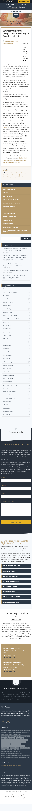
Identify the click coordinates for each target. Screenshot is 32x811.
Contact (19, 765)
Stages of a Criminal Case (9, 391)
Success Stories (7, 395)
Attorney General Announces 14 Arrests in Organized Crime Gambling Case (14, 276)
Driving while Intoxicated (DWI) (11, 319)
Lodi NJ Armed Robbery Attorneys (11, 174)
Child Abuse (6, 295)
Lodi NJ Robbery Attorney (9, 177)
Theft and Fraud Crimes (16, 169)
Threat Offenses (7, 401)
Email (3, 485)
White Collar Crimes (8, 415)
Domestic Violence (9, 213)
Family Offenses (7, 328)
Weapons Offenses (9, 206)
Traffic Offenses (7, 405)
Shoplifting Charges (10, 576)
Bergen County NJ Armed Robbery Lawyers (17, 172)
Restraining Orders (9, 217)
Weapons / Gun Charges (11, 597)
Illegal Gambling (7, 345)
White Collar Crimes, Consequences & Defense (15, 231)
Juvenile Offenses (7, 355)
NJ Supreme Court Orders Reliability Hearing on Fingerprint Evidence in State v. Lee (15, 249)
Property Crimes (7, 368)
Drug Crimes (6, 322)
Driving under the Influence (10, 315)
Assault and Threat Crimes (10, 292)
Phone (3, 493)
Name (3, 478)
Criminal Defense (7, 299)
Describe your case (8, 501)
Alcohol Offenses (7, 289)
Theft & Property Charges (11, 203)
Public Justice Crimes (8, 375)
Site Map (4, 765)
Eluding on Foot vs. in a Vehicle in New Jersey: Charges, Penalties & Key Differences (15, 264)
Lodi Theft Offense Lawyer (22, 177)
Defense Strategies (7, 309)
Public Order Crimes (8, 378)
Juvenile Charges (8, 220)
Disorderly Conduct (10, 592)
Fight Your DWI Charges (11, 566)
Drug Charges (7, 196)
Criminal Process (7, 305)
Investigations (6, 348)
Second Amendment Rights (10, 385)
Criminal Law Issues (8, 302)
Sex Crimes (6, 210)
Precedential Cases (8, 365)
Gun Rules (5, 338)
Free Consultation (24, 1)
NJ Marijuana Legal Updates (10, 362)
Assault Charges (9, 571)
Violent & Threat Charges (11, 199)
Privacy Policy (12, 765)
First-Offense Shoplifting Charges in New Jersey (15, 270)
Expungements (8, 223)
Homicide (5, 342)
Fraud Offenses (7, 335)
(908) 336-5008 (9, 4)
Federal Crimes (6, 332)
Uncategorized (6, 408)
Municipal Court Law (8, 358)
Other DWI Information (11, 581)
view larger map (10, 657)
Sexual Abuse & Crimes (11, 602)
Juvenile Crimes (7, 352)
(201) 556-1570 (25, 4)
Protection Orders (7, 371)
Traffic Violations (9, 189)
